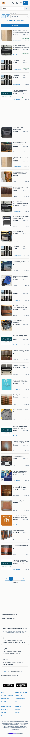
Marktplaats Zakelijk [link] (21, 692)
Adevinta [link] (17, 709)
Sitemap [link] (3, 716)
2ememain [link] (18, 713)
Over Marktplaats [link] (6, 706)
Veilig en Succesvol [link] (7, 695)
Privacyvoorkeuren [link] (20, 702)
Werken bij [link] (18, 706)
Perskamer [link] (4, 709)
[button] (17, 3)
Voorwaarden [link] (5, 699)
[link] (3, 3)
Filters (16, 25)
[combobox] (13, 8)
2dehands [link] (4, 713)
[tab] (3, 16)
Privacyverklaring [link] (20, 699)
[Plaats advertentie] (25, 3)
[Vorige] (7, 579)
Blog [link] (2, 692)
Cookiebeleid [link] (5, 702)
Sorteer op (13, 13)
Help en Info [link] (18, 695)
